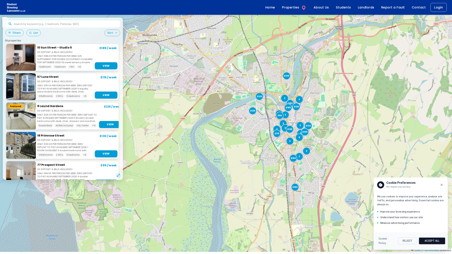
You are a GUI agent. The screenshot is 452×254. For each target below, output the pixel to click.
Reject (407, 240)
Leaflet (416, 250)
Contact (419, 7)
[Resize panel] (118, 175)
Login (438, 7)
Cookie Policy (383, 240)
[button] (294, 186)
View (106, 66)
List (36, 32)
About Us (321, 7)
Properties (290, 7)
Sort (110, 32)
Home (270, 7)
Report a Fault (393, 7)
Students (343, 7)
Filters (17, 32)
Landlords (366, 7)
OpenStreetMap (431, 250)
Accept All (432, 240)
